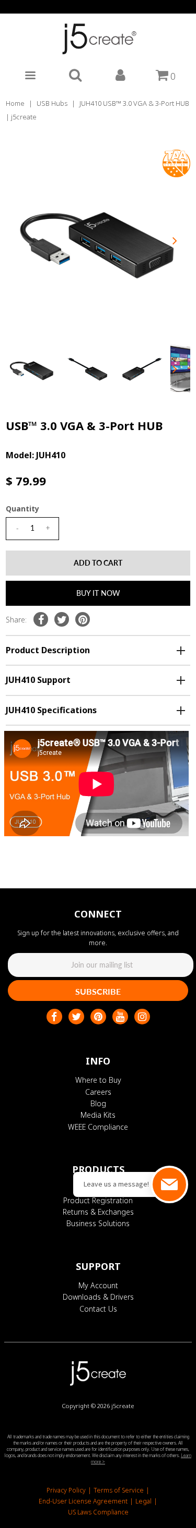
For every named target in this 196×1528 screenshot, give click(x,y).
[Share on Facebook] (40, 619)
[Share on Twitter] (61, 619)
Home (15, 103)
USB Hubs (52, 103)
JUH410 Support (38, 680)
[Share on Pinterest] (82, 619)
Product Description (48, 650)
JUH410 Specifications (51, 710)
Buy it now (98, 593)
